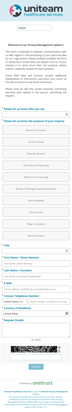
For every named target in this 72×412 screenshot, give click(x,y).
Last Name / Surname (17, 270)
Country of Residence (17, 308)
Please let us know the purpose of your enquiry (33, 121)
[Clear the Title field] (67, 251)
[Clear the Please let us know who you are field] (67, 114)
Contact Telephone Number (21, 296)
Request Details (13, 320)
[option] (36, 130)
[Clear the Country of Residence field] (67, 314)
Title (6, 245)
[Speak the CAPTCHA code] (59, 351)
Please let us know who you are (23, 109)
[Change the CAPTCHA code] (59, 347)
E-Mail (7, 283)
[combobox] (34, 28)
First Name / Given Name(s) (21, 257)
